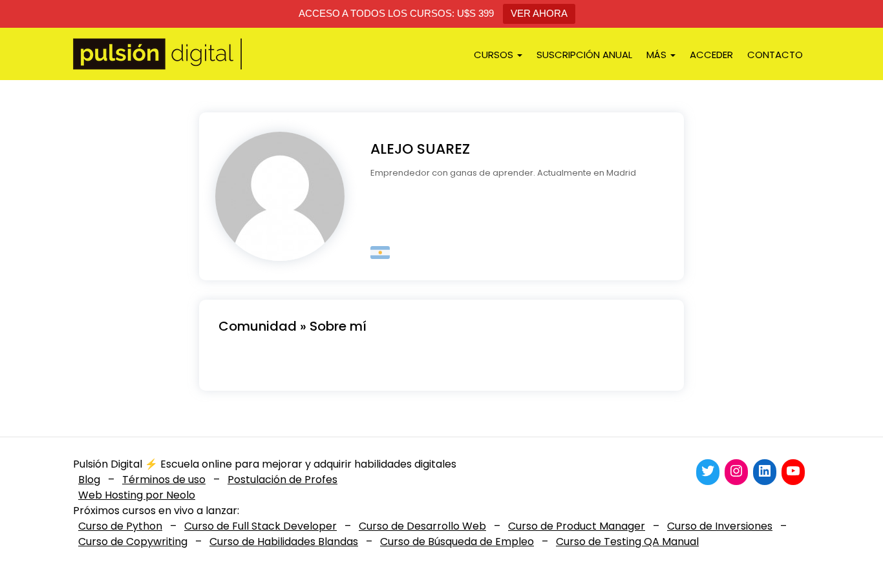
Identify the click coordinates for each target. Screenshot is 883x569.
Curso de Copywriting (132, 541)
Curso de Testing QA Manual (627, 541)
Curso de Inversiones (719, 526)
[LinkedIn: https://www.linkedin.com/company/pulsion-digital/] (764, 470)
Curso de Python (120, 526)
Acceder (711, 54)
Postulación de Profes (282, 479)
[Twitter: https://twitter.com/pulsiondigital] (707, 470)
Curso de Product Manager (576, 526)
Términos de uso (164, 479)
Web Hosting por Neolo (136, 495)
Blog (89, 479)
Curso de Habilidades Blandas (283, 541)
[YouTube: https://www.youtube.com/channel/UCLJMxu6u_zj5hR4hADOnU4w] (793, 470)
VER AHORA (539, 13)
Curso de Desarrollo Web (422, 526)
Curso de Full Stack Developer (260, 526)
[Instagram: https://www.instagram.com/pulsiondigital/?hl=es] (736, 470)
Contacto (775, 54)
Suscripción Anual (584, 54)
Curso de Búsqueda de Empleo (457, 541)
